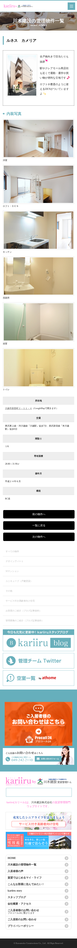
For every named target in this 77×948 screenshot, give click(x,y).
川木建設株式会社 (41, 802)
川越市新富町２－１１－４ (18, 408)
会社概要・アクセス (19, 903)
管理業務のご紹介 (25, 620)
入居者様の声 (15, 871)
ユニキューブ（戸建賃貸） (19, 581)
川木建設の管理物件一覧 (22, 864)
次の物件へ (38, 536)
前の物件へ (38, 514)
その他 (9, 591)
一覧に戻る (38, 525)
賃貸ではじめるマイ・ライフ (25, 877)
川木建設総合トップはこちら (39, 792)
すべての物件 (12, 551)
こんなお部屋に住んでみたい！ (26, 884)
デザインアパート (15, 561)
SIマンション (12, 571)
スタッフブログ (17, 897)
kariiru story (15, 890)
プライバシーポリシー (21, 926)
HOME (12, 858)
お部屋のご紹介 (23, 610)
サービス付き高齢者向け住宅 (20, 601)
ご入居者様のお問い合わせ (23, 911)
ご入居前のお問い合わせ (22, 919)
